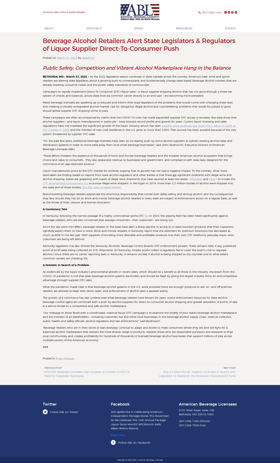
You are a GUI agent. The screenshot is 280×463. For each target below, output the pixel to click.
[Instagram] (232, 12)
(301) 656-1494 (212, 12)
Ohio (212, 179)
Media (138, 28)
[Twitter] (229, 12)
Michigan (196, 179)
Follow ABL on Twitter (63, 412)
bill (147, 216)
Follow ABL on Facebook (133, 442)
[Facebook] (225, 12)
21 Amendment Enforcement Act (65, 183)
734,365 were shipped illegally (101, 187)
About (49, 28)
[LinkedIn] (236, 12)
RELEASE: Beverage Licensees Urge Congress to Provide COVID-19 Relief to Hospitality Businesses (86, 372)
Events (230, 28)
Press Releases (65, 358)
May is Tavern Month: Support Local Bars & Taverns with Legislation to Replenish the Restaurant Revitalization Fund (197, 372)
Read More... (119, 435)
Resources (184, 28)
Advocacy (93, 28)
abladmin (88, 58)
